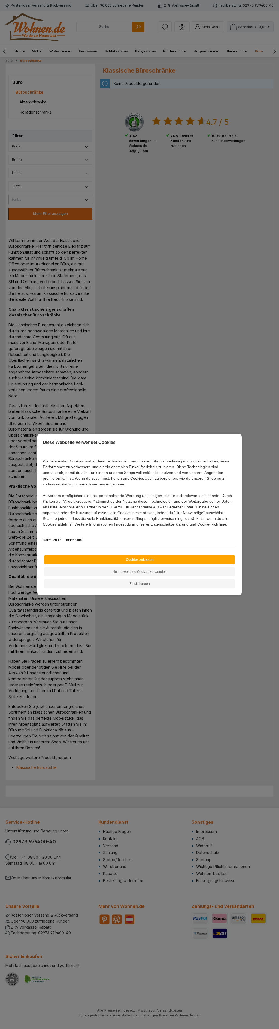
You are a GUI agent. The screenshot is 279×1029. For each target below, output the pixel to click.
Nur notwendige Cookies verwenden (140, 572)
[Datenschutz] (43, 530)
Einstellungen (139, 584)
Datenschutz (52, 540)
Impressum (73, 540)
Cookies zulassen (139, 560)
